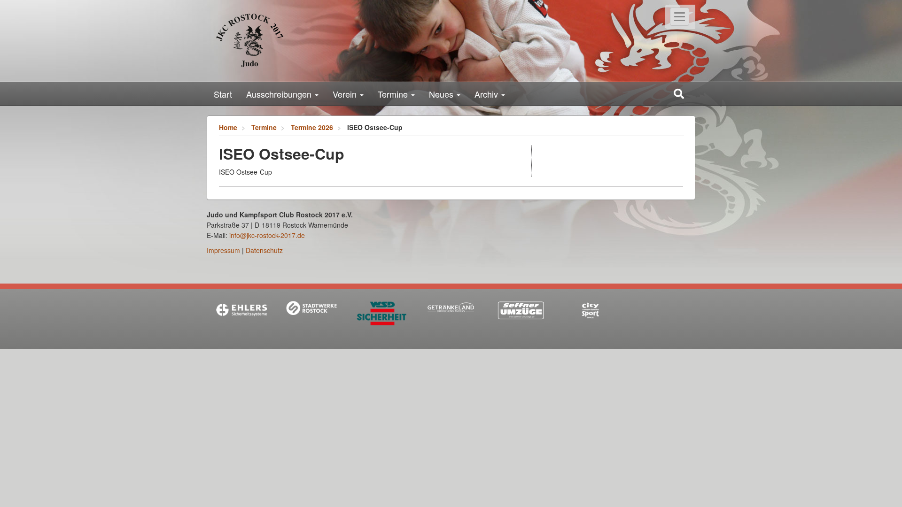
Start (223, 94)
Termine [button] (394, 94)
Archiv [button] (487, 94)
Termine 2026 (312, 127)
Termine (264, 127)
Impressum (223, 250)
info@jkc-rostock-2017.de (267, 235)
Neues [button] (442, 94)
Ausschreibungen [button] (280, 94)
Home (228, 127)
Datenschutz (264, 250)
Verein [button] (346, 94)
